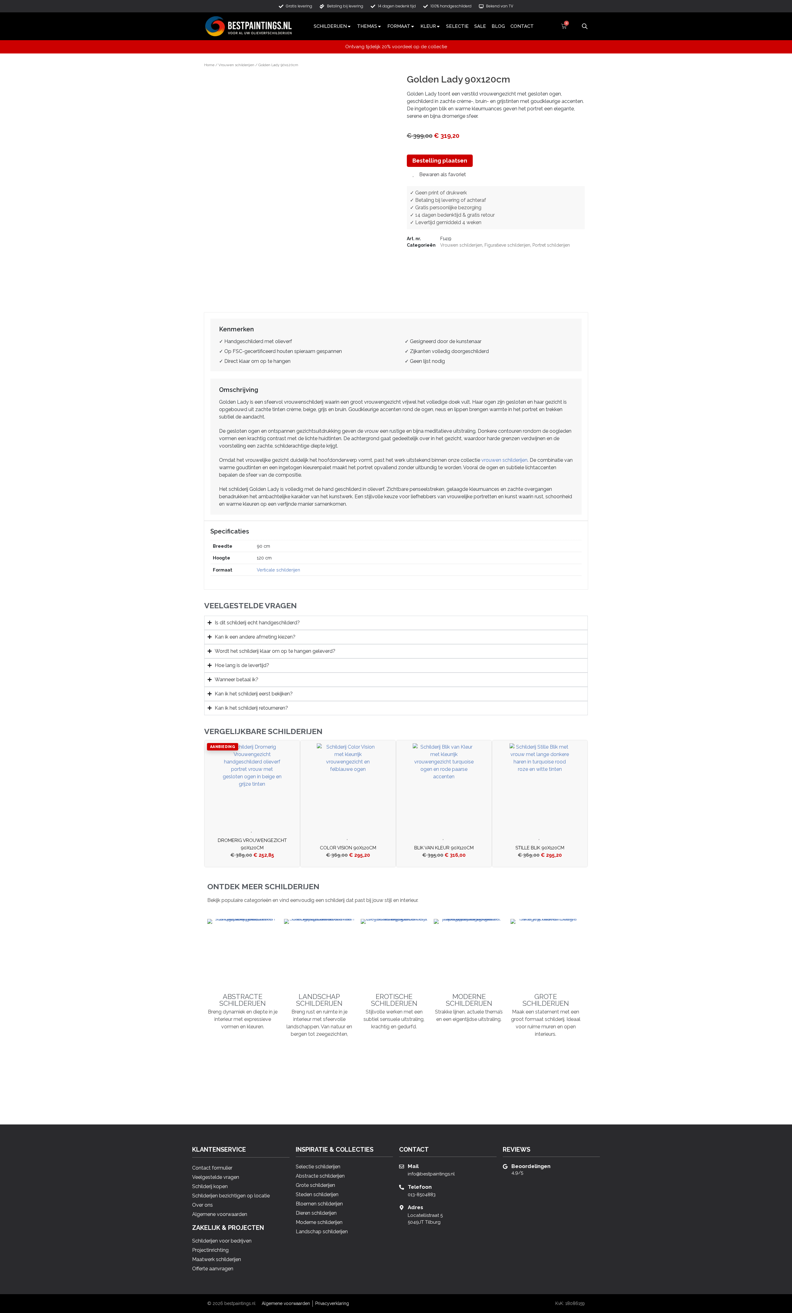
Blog (498, 26)
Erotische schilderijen (394, 999)
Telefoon (420, 1187)
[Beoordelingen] (505, 1166)
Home (209, 65)
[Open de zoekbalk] (585, 25)
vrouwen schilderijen (504, 460)
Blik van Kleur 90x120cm (444, 848)
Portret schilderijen (551, 245)
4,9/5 (517, 1172)
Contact (522, 26)
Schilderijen (330, 26)
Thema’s (367, 26)
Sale (480, 26)
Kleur (428, 26)
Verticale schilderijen (278, 569)
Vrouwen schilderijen (236, 65)
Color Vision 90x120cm (348, 848)
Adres (415, 1207)
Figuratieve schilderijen (507, 245)
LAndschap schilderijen (319, 999)
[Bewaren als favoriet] (252, 830)
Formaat (398, 26)
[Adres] (401, 1207)
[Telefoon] (401, 1187)
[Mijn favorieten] (574, 26)
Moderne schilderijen (469, 999)
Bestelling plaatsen (439, 160)
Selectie (457, 26)
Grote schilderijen (546, 999)
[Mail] (401, 1166)
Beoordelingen (530, 1166)
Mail (413, 1166)
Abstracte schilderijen (242, 999)
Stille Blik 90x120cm (539, 848)
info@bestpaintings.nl (431, 1174)
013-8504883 (422, 1194)
